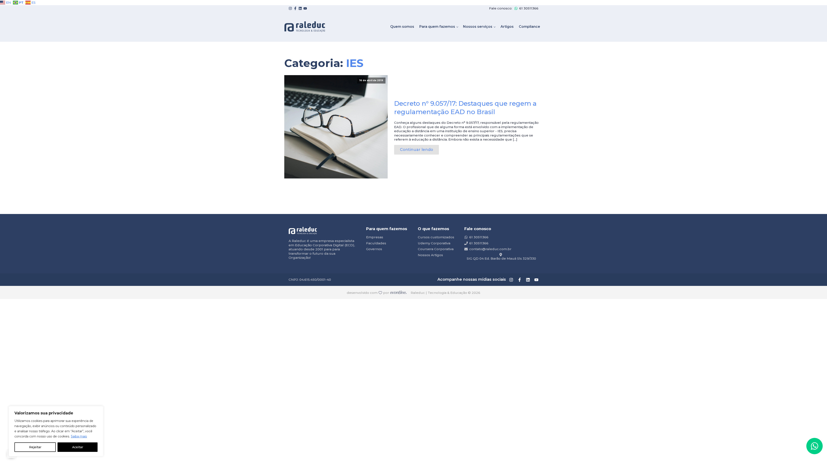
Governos (374, 249)
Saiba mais (79, 436)
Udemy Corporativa (434, 243)
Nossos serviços (477, 27)
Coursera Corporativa (436, 249)
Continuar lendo (416, 149)
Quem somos (402, 27)
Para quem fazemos (437, 27)
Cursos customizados (436, 237)
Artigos (507, 27)
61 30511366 (528, 8)
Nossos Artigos (430, 255)
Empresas (374, 237)
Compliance (529, 27)
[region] (56, 431)
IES (354, 63)
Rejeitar (35, 447)
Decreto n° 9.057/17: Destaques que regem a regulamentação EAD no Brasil (465, 107)
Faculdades (376, 243)
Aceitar (77, 447)
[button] (814, 446)
